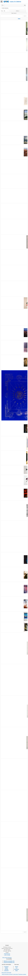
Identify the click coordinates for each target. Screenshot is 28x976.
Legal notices (15, 974)
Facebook (6, 966)
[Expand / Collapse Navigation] (2, 2)
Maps (16, 970)
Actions (17, 10)
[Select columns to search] (3, 5)
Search (16, 966)
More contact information (7, 957)
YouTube (6, 969)
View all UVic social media (6, 972)
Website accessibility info (9, 961)
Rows (2, 10)
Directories (16, 969)
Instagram (6, 970)
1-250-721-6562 (7, 954)
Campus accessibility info (9, 962)
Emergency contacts (22, 974)
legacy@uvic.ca (7, 953)
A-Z (16, 967)
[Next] (25, 16)
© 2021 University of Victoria (7, 974)
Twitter (6, 967)
